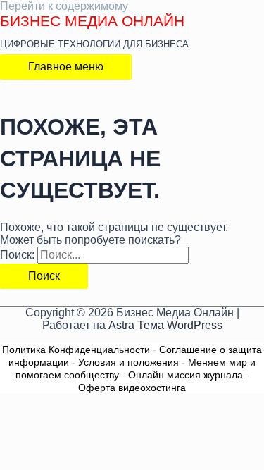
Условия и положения (128, 362)
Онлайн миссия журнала (185, 375)
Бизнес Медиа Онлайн (92, 21)
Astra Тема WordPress (165, 325)
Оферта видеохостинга (132, 387)
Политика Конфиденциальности (76, 349)
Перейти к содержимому (64, 6)
